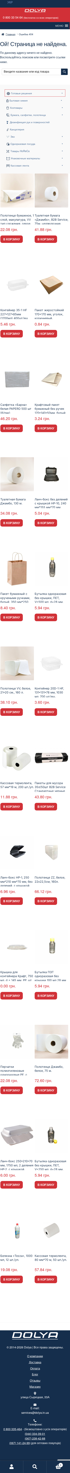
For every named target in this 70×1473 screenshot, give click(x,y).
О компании (35, 1356)
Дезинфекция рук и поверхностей (30, 122)
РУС (3, 2)
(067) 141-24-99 (19, 1443)
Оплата (35, 1368)
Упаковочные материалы (25, 158)
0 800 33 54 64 (30, 17)
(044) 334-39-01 (35, 1434)
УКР (10, 2)
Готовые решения (21, 93)
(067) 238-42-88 (35, 1438)
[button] (59, 25)
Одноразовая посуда (22, 144)
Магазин (35, 1387)
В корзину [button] (11, 239)
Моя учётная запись (11, 1467)
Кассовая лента (20, 165)
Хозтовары (16, 107)
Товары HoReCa (20, 151)
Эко (12, 136)
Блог (35, 1374)
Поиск (35, 1467)
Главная (10, 34)
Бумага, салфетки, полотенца (28, 115)
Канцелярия (17, 129)
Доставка (35, 1362)
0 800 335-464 (12, 1429)
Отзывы (35, 1380)
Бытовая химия (19, 100)
